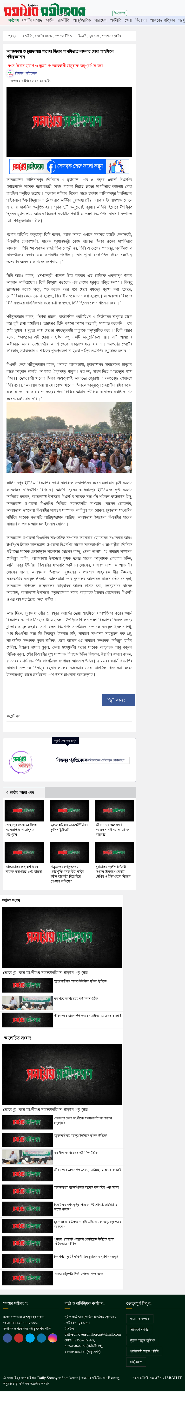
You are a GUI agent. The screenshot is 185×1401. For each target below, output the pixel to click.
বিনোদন (140, 20)
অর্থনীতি (115, 20)
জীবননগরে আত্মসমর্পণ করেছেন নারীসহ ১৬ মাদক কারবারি (112, 830)
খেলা (128, 20)
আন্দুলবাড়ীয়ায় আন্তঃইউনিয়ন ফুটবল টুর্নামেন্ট (80, 981)
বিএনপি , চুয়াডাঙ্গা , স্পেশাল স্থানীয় (100, 36)
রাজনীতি (63, 20)
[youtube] (30, 1338)
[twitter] (18, 1338)
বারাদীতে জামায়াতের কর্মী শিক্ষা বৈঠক (76, 998)
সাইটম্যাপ (136, 1362)
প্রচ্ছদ (12, 36)
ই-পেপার (119, 13)
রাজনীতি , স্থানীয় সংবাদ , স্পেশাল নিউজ (47, 36)
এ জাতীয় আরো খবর (20, 792)
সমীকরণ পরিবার (139, 1329)
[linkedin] (41, 1338)
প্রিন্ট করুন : (116, 700)
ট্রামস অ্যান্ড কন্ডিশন (142, 1340)
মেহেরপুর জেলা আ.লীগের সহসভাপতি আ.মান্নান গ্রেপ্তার (22, 830)
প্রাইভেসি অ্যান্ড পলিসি (144, 1351)
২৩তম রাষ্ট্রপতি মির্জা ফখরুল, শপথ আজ (78, 1274)
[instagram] (52, 1338)
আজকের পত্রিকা (162, 20)
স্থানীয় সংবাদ (32, 20)
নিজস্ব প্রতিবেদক (25, 73)
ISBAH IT (173, 1378)
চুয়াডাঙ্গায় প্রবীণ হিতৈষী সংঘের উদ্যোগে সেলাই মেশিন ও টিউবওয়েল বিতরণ (113, 871)
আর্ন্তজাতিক (82, 20)
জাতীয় (50, 20)
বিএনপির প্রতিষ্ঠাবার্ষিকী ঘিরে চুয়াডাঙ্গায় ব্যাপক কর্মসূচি (86, 1256)
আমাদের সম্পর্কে (140, 1319)
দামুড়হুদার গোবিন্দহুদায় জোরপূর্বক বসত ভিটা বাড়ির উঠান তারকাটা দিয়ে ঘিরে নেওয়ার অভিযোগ (67, 873)
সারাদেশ (100, 20)
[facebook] (7, 1338)
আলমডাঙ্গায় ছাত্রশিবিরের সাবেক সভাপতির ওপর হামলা (24, 869)
